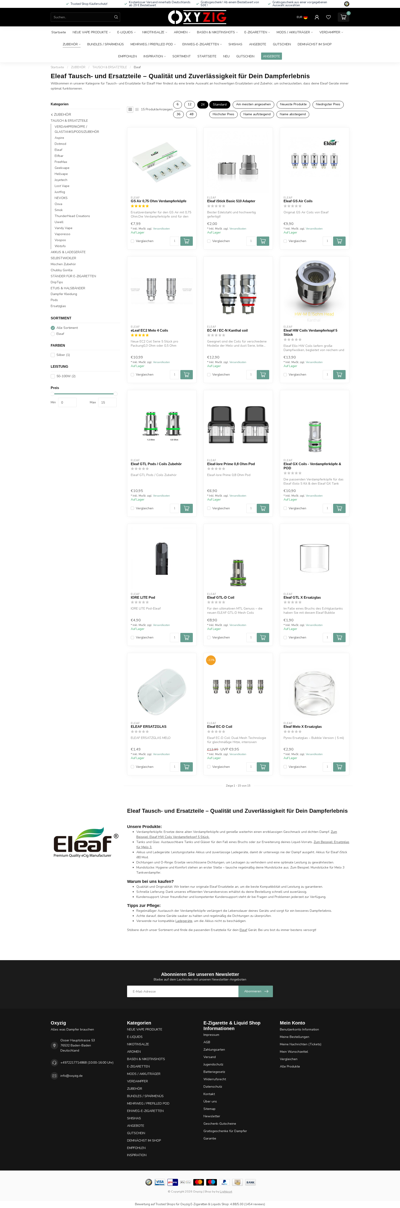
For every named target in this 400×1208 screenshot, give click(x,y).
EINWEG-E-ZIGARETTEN (200, 44)
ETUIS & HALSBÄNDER (68, 288)
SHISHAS (235, 44)
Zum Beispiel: (324, 842)
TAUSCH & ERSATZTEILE (109, 67)
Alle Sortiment (67, 328)
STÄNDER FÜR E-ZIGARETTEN (73, 276)
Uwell (59, 222)
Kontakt (209, 1094)
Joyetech (61, 180)
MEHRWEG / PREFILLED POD (152, 44)
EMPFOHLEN (127, 56)
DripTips (57, 282)
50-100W (65, 376)
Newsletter (211, 1116)
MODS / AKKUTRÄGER (293, 32)
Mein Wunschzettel (294, 1051)
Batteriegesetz (214, 1072)
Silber (63, 355)
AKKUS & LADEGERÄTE (68, 252)
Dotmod (60, 144)
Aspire (59, 138)
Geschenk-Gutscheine (219, 1123)
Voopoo (60, 240)
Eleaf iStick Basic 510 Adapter (231, 201)
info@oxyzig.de (71, 1076)
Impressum (211, 1035)
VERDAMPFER (329, 32)
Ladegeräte (183, 921)
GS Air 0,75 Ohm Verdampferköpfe (158, 201)
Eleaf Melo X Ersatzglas (303, 727)
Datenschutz (212, 1086)
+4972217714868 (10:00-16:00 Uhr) (86, 1062)
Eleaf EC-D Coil (219, 727)
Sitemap (209, 1109)
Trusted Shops (165, 1204)
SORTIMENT (181, 56)
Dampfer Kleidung (64, 294)
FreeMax (61, 162)
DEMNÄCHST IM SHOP (314, 44)
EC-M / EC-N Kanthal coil (227, 330)
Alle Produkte (290, 1066)
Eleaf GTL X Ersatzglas (302, 597)
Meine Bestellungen (294, 1037)
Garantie (209, 1138)
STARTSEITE (206, 56)
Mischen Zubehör (63, 264)
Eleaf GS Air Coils (298, 201)
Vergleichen (144, 241)
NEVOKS (61, 198)
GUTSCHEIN (282, 44)
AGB (206, 1042)
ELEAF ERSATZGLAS (148, 727)
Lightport (226, 1191)
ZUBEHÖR (70, 44)
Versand (209, 1057)
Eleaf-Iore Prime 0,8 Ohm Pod (231, 464)
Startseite (58, 32)
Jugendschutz (213, 1064)
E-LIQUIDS (125, 32)
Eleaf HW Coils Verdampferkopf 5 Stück (310, 332)
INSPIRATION (153, 56)
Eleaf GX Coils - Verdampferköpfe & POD (312, 466)
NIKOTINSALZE (153, 32)
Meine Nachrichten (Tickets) (300, 1044)
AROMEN (181, 32)
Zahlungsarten (214, 1049)
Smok (59, 210)
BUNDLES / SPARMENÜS (105, 44)
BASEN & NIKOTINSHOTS (216, 32)
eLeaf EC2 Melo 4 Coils (149, 330)
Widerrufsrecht (214, 1079)
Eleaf (137, 67)
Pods (54, 300)
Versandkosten (161, 228)
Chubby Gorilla (61, 270)
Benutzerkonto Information (299, 1029)
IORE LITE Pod (143, 597)
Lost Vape (62, 186)
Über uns (210, 1101)
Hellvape (61, 174)
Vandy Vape (63, 228)
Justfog (60, 192)
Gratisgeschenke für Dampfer (225, 1131)
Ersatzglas (58, 306)
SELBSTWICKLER (63, 258)
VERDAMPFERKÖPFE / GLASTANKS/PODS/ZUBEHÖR (77, 129)
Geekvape (62, 168)
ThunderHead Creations (72, 216)
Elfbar (59, 156)
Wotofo (60, 246)
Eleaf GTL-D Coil (220, 597)
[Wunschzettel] (328, 17)
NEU (226, 56)
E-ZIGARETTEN (255, 32)
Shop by (209, 1191)
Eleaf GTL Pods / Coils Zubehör (156, 464)
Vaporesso (62, 234)
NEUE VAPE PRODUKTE (90, 32)
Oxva (58, 204)
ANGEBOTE (257, 44)
